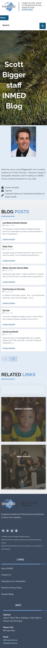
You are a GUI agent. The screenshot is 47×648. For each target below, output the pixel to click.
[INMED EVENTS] (23, 467)
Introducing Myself (10, 332)
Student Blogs (7, 594)
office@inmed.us (10, 640)
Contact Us (6, 575)
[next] (13, 358)
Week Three (7, 246)
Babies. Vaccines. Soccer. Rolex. (15, 268)
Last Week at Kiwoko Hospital (15, 223)
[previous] (5, 358)
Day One (6, 310)
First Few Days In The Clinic (14, 289)
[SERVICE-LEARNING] (23, 419)
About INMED (7, 568)
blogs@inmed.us (10, 643)
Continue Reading (9, 239)
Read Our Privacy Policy (11, 588)
